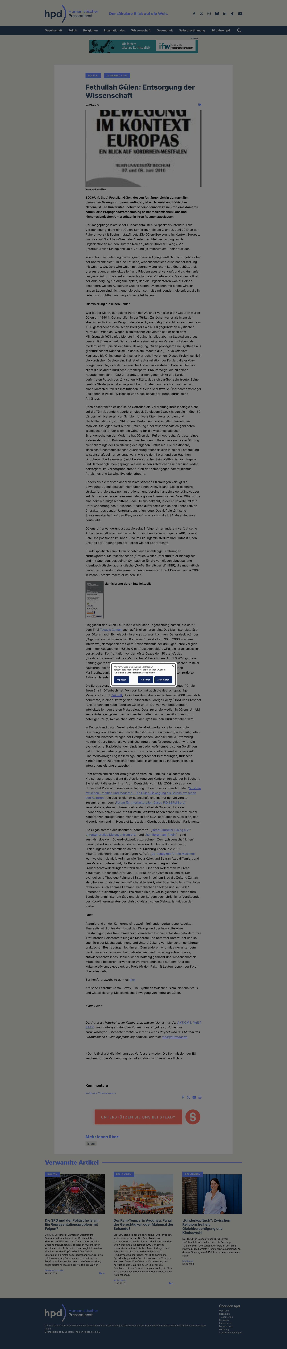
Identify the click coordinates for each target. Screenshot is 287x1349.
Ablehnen (145, 680)
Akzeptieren (163, 680)
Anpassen (121, 680)
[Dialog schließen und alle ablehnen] (173, 665)
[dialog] (143, 674)
